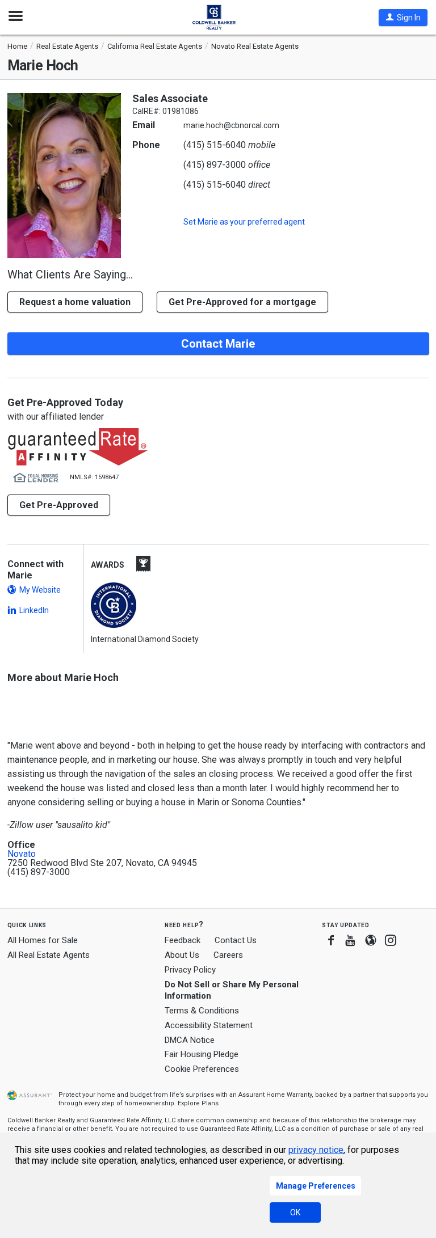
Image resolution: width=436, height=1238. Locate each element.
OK (295, 1212)
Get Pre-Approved (58, 505)
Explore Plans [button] (198, 1103)
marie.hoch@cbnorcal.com (231, 125)
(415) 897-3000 (214, 164)
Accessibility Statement (209, 1025)
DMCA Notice (190, 1040)
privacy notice (315, 1149)
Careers (228, 955)
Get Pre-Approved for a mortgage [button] (242, 302)
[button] (403, 17)
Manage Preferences (315, 1185)
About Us (182, 955)
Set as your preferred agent (244, 221)
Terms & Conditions (202, 1010)
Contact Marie (218, 343)
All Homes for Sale (42, 940)
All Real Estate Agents (48, 955)
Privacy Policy (190, 970)
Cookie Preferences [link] (202, 1069)
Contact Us (236, 940)
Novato (21, 854)
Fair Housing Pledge (201, 1054)
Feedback (182, 940)
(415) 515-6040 (214, 145)
